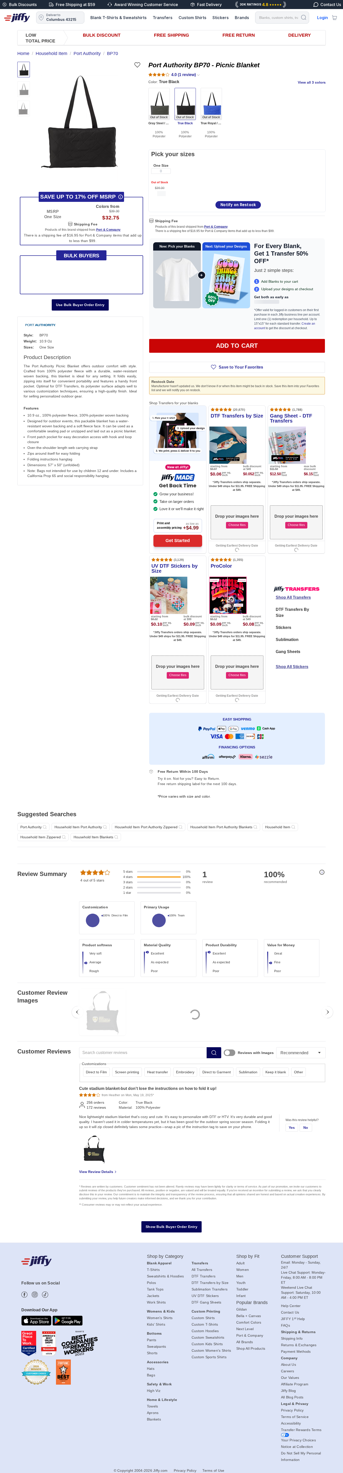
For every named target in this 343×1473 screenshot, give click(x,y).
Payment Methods (296, 1351)
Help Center (291, 1306)
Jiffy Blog (288, 1391)
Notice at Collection (297, 1447)
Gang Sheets (288, 652)
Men (240, 1276)
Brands (242, 17)
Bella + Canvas (248, 1316)
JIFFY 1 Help (293, 1319)
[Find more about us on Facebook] (24, 1294)
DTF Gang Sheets (206, 1302)
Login (322, 17)
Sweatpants (156, 1346)
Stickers (220, 17)
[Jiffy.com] (17, 17)
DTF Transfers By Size (292, 612)
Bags (151, 1375)
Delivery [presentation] (299, 35)
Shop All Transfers (293, 597)
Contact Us (290, 1312)
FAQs (285, 1325)
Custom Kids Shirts (207, 1344)
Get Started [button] (177, 540)
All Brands (244, 1342)
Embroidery (185, 1072)
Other (298, 1072)
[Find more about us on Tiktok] (45, 1294)
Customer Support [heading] (299, 1256)
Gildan (241, 1309)
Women (242, 1270)
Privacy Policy (292, 1410)
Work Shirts (156, 1302)
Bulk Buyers (81, 255)
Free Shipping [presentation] (171, 35)
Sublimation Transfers (209, 1289)
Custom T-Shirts (205, 1324)
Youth (241, 1283)
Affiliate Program (294, 1384)
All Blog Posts (292, 1397)
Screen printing (127, 1072)
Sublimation (287, 639)
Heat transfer (157, 1072)
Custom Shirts (192, 17)
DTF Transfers (203, 1276)
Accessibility (291, 1423)
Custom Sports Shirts (209, 1357)
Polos (151, 1283)
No (305, 1128)
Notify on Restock (238, 204)
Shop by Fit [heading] (247, 1256)
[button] (79, 122)
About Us (288, 1365)
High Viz (153, 1391)
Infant (241, 1296)
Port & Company (216, 226)
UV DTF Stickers (205, 1296)
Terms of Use (213, 1470)
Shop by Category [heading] (165, 1256)
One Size (160, 165)
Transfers (163, 17)
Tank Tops (155, 1289)
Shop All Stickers (292, 667)
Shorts (152, 1353)
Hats (150, 1369)
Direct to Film (96, 1072)
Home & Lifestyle (162, 1400)
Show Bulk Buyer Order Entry (171, 1227)
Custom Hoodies (205, 1331)
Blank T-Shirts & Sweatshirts (118, 17)
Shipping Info (292, 1338)
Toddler (242, 1289)
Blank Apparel (159, 1263)
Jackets (153, 1296)
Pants (151, 1340)
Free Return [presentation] (238, 35)
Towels (152, 1406)
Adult (240, 1263)
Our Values (290, 1378)
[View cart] (334, 17)
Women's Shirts (160, 1318)
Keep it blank (275, 1072)
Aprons (153, 1413)
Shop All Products (250, 1348)
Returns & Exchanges (299, 1345)
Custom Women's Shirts (211, 1350)
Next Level (245, 1329)
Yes (292, 1128)
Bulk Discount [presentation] (102, 35)
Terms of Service (295, 1417)
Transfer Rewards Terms (301, 1430)
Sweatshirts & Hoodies (165, 1276)
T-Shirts (153, 1270)
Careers (287, 1371)
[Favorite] (137, 65)
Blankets (154, 1419)
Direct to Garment (216, 1072)
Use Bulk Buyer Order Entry (80, 305)
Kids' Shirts (156, 1324)
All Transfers (202, 1270)
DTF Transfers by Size (210, 1283)
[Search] (303, 17)
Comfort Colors (248, 1322)
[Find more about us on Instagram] (35, 1294)
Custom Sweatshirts (208, 1337)
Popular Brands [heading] (252, 1302)
